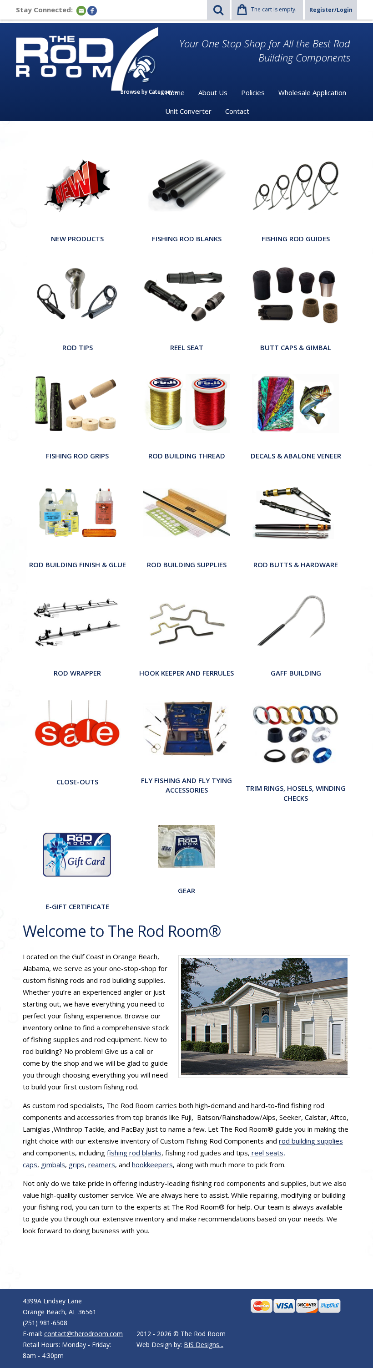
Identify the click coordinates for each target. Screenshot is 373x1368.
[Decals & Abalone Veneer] (295, 403)
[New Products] (77, 186)
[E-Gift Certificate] (77, 854)
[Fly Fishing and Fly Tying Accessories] (186, 728)
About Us (212, 92)
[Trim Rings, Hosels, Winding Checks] (295, 732)
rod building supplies (311, 1140)
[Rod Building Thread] (186, 403)
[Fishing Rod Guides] (295, 186)
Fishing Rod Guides (296, 238)
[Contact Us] (81, 10)
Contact (237, 111)
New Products (77, 238)
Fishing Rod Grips (77, 455)
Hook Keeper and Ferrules (186, 672)
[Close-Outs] (77, 729)
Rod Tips (77, 347)
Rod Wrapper (77, 672)
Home (175, 92)
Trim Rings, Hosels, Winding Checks (296, 792)
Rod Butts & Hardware (295, 564)
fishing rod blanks (134, 1152)
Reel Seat (186, 347)
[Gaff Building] (295, 620)
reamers (101, 1164)
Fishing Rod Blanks (187, 238)
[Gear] (186, 845)
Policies (253, 92)
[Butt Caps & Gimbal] (295, 294)
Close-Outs (77, 781)
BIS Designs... (203, 1344)
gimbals (53, 1164)
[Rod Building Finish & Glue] (77, 511)
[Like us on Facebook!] (92, 10)
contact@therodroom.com (83, 1333)
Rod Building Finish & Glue (77, 564)
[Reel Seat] (186, 294)
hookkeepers (152, 1164)
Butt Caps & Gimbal (295, 347)
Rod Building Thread (186, 455)
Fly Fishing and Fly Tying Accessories (186, 785)
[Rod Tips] (77, 294)
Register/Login (331, 10)
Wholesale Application (312, 92)
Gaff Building (296, 672)
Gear (186, 890)
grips (77, 1164)
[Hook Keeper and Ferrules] (186, 620)
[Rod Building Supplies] (186, 511)
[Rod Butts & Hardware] (295, 511)
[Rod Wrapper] (77, 620)
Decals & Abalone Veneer (296, 455)
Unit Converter (188, 111)
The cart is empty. (274, 9)
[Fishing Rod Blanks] (186, 186)
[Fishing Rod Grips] (77, 403)
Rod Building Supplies (187, 564)
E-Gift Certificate (77, 906)
